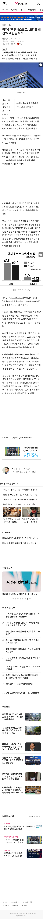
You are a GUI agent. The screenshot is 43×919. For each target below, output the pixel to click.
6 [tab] (25, 598)
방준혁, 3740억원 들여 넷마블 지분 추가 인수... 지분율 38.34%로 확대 (23, 676)
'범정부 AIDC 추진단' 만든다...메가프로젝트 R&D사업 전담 (12, 760)
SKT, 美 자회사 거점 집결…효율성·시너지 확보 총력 (23, 650)
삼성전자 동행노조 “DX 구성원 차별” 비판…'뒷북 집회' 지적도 (12, 730)
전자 (22, 9)
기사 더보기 (26, 469)
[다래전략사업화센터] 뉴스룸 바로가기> (30, 455)
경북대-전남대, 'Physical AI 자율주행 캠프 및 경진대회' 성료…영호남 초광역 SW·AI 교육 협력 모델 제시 (12, 792)
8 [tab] (30, 598)
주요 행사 (7, 568)
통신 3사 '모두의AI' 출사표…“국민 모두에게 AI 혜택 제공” (22, 641)
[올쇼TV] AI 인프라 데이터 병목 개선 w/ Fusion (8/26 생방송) (21, 538)
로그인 (5, 902)
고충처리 (6, 906)
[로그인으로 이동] (38, 3)
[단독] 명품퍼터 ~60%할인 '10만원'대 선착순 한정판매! (21, 52)
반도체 (14, 9)
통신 (4, 25)
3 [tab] (18, 598)
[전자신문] (21, 3)
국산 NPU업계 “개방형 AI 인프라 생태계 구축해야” (23, 659)
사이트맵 (15, 906)
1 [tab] (13, 598)
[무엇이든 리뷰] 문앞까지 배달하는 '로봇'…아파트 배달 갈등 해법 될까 (12, 778)
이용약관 (14, 902)
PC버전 (24, 906)
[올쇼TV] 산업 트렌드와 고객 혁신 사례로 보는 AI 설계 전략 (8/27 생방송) (21, 543)
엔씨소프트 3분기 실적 (25, 107)
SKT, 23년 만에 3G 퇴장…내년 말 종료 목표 (22, 694)
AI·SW (5, 9)
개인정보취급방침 (26, 902)
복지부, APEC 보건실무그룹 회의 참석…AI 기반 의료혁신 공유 (12, 717)
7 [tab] (27, 598)
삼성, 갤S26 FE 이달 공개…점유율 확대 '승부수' (23, 633)
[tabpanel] (21, 584)
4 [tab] (20, 598)
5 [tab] (22, 598)
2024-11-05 (14, 44)
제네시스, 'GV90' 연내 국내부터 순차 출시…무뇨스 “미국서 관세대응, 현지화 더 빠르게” (12, 748)
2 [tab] (15, 598)
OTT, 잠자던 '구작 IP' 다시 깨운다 (19, 684)
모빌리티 (32, 9)
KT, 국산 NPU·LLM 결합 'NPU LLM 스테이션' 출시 (23, 668)
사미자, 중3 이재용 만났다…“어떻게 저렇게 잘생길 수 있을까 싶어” (22, 624)
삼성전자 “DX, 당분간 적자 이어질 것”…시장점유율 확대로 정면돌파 (23, 615)
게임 (9, 25)
